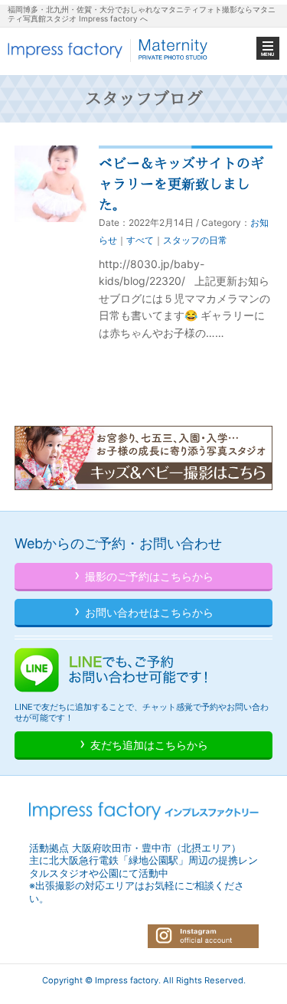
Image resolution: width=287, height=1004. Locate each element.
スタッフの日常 (195, 240)
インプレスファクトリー (109, 50)
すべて (140, 240)
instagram (203, 936)
